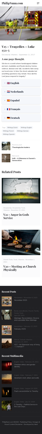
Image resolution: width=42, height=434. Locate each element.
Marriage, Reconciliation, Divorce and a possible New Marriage (26, 319)
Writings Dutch (12, 127)
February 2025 (20, 329)
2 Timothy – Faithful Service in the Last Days (25, 405)
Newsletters (18, 298)
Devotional (6, 55)
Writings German (23, 131)
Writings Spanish (9, 134)
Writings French (8, 131)
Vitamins (14, 55)
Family (36, 311)
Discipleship (7, 208)
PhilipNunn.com (12, 3)
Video (22, 362)
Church (30, 311)
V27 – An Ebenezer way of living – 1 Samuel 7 (27, 345)
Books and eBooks (21, 311)
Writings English (26, 127)
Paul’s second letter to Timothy (26, 391)
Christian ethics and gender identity (24, 365)
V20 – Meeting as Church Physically (19, 268)
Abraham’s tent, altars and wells (26, 378)
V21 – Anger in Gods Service (16, 216)
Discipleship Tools (18, 208)
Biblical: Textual (19, 340)
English (16, 362)
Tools (15, 260)
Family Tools (18, 313)
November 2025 (20, 300)
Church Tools (8, 260)
